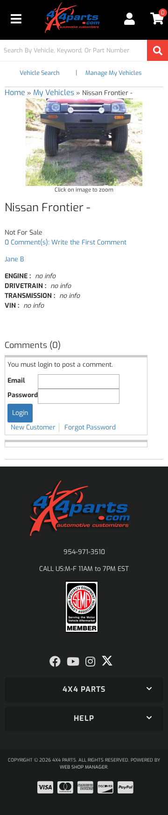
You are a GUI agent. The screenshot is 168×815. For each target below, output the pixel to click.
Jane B (14, 259)
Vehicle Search (40, 73)
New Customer (33, 427)
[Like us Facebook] (55, 662)
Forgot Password (90, 427)
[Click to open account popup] (129, 18)
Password (22, 395)
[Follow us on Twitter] (107, 661)
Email (16, 380)
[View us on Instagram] (90, 662)
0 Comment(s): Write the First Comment (65, 242)
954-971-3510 (84, 552)
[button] (84, 50)
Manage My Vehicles (113, 73)
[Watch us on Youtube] (73, 662)
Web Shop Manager (83, 767)
